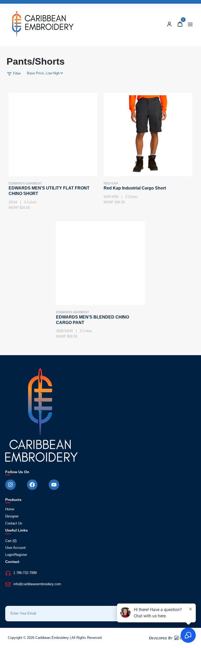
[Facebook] (32, 484)
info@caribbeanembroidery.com (37, 584)
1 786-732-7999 (25, 573)
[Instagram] (10, 484)
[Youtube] (54, 484)
